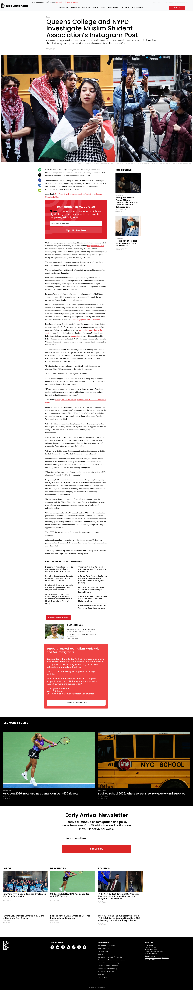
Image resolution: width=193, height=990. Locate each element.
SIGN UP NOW (96, 849)
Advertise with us (103, 948)
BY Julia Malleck (121, 209)
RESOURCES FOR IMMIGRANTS (176, 2)
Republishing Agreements (106, 971)
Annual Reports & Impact (106, 945)
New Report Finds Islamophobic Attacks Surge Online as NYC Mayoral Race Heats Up (59, 587)
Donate (100, 954)
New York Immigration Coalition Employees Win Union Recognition (24, 895)
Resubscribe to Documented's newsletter (111, 960)
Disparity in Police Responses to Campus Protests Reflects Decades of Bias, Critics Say (59, 569)
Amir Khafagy (51, 48)
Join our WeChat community (107, 969)
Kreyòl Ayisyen (72, 2)
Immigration (99, 8)
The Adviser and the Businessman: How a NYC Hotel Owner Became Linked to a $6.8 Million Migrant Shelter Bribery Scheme (119, 918)
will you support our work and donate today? (73, 682)
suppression (75, 335)
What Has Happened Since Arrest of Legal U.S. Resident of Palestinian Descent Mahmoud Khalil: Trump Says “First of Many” (58, 599)
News (48, 17)
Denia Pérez (54, 921)
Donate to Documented (76, 702)
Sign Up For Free (76, 230)
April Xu (53, 899)
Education (64, 8)
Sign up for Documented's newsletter (110, 957)
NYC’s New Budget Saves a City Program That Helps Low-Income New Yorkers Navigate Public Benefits (118, 896)
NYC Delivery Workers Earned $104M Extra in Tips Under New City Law (23, 916)
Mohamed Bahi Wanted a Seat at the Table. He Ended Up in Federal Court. (91, 589)
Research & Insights (80, 8)
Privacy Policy (102, 977)
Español (59, 2)
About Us (156, 2)
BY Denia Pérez (103, 797)
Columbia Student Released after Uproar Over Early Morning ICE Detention (92, 569)
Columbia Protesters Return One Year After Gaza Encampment (92, 606)
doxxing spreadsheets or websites (86, 319)
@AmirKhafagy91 (72, 638)
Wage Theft (113, 8)
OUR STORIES (137, 8)
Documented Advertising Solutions (157, 958)
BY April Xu (7, 797)
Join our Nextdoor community (108, 966)
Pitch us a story (103, 951)
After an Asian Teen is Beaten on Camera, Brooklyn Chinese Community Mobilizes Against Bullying (92, 579)
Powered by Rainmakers (96, 988)
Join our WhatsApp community (108, 963)
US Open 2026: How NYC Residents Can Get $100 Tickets (40, 793)
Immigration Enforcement (58, 617)
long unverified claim (95, 245)
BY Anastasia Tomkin (122, 248)
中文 (64, 2)
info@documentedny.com (154, 952)
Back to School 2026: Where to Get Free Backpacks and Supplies (141, 793)
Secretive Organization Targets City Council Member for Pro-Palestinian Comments (59, 578)
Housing (125, 8)
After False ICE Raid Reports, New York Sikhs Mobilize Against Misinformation (92, 598)
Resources (7, 790)
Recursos (119, 238)
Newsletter (119, 195)
